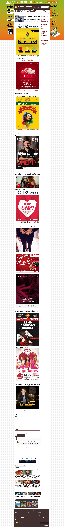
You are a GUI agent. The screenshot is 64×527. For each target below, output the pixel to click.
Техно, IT (33, 515)
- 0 (39, 437)
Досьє (25, 10)
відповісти (35, 437)
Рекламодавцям (22, 525)
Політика (18, 9)
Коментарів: (23, 13)
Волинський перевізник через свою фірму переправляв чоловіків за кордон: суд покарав (44, 27)
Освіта (33, 511)
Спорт (31, 9)
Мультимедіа (26, 499)
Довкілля (33, 512)
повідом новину (44, 9)
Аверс (48, 9)
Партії (21, 511)
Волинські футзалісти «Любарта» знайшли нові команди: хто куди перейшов (44, 43)
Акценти (38, 9)
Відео (22, 10)
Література (39, 512)
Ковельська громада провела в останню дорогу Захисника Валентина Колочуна (34, 506)
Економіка (21, 9)
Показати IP (26, 441)
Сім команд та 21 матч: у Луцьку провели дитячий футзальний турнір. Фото (29, 506)
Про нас (17, 525)
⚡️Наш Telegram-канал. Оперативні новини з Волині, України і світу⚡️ (17, 506)
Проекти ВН (35, 9)
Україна (16, 512)
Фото (20, 10)
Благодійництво (34, 514)
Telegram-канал (22, 426)
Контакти (19, 525)
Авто (29, 9)
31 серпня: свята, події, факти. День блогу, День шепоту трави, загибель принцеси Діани (45, 19)
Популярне (30, 10)
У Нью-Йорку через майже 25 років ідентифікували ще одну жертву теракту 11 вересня (44, 24)
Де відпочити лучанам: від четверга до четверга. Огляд (21, 432)
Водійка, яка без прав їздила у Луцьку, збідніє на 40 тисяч (45, 22)
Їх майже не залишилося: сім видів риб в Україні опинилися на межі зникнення (45, 16)
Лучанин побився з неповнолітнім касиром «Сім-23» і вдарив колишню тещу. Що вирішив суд (44, 34)
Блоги (24, 10)
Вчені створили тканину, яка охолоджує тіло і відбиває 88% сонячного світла (45, 14)
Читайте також (16, 429)
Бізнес (27, 511)
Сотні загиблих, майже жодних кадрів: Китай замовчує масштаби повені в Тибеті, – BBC (45, 31)
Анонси (27, 10)
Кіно (38, 511)
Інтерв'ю (16, 10)
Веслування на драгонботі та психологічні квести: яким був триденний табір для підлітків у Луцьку (23, 506)
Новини (16, 9)
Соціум (33, 510)
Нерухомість (28, 512)
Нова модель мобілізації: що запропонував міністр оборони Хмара (45, 38)
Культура (39, 510)
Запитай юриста (34, 10)
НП (15, 517)
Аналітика (18, 10)
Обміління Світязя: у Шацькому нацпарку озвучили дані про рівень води (45, 40)
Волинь (16, 511)
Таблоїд (33, 9)
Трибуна (41, 9)
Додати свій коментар (20, 435)
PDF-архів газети (45, 10)
